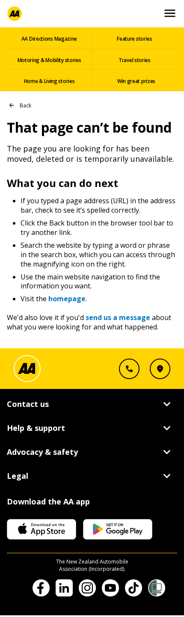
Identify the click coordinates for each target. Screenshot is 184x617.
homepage (67, 298)
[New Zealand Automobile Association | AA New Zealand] (14, 14)
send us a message (118, 317)
